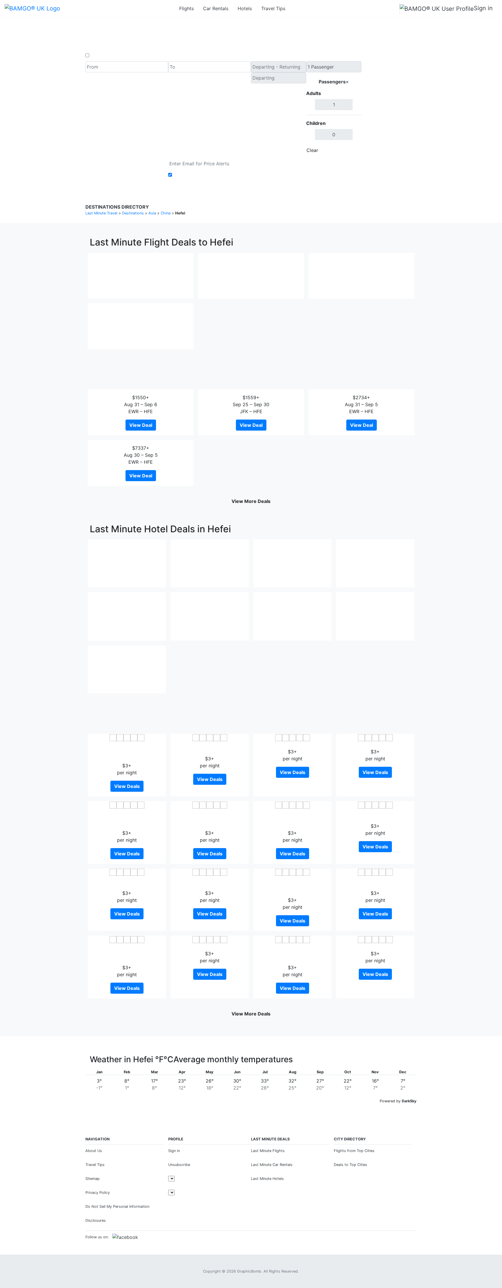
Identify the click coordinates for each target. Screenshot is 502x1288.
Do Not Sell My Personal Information (117, 1206)
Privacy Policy (97, 1192)
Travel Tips (273, 8)
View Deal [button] (140, 425)
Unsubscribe (179, 1164)
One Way (100, 55)
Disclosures (95, 1220)
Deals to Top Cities (350, 1164)
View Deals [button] (127, 786)
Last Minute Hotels (267, 1178)
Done (352, 150)
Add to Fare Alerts (194, 175)
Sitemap (92, 1178)
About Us (93, 1151)
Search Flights (389, 109)
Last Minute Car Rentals (272, 1164)
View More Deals (251, 501)
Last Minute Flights (268, 1151)
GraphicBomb (249, 1271)
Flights (186, 8)
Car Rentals (215, 8)
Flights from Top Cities (354, 1151)
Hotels (245, 8)
